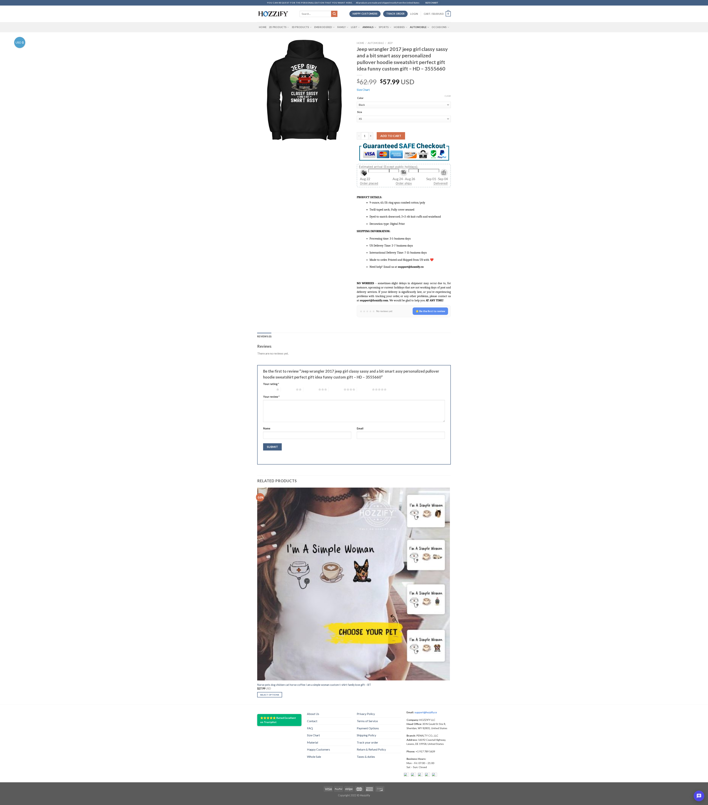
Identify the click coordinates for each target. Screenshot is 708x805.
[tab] (264, 336)
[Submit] (334, 14)
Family (341, 27)
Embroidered (323, 27)
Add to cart (390, 135)
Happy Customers (318, 749)
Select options (269, 695)
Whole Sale (314, 756)
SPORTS (384, 27)
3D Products (300, 27)
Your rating (271, 384)
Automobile (418, 27)
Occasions (439, 27)
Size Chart (363, 89)
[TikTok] (434, 775)
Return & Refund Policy (371, 749)
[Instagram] (413, 775)
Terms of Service (367, 721)
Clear (448, 96)
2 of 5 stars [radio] (288, 389)
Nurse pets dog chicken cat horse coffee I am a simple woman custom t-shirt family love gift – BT (314, 684)
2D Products (278, 27)
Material (312, 742)
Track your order (367, 742)
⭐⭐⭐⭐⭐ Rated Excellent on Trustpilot (278, 719)
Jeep (390, 43)
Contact (312, 721)
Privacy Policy (366, 713)
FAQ (310, 728)
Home (262, 27)
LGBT (354, 27)
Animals (368, 27)
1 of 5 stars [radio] (268, 389)
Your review (271, 396)
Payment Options (368, 728)
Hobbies (399, 27)
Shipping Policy (366, 735)
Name (266, 428)
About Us (313, 713)
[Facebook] (406, 775)
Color (360, 98)
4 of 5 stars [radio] (336, 389)
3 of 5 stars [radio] (310, 389)
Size (359, 112)
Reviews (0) (264, 336)
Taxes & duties (366, 756)
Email (360, 428)
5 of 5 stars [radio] (364, 389)
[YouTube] (420, 775)
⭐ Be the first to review (430, 311)
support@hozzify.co (425, 712)
